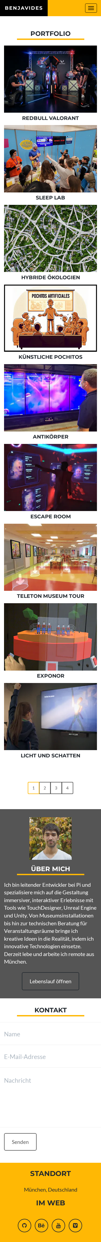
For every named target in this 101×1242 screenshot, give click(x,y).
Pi (78, 884)
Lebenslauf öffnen (50, 981)
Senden (20, 1142)
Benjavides (24, 8)
